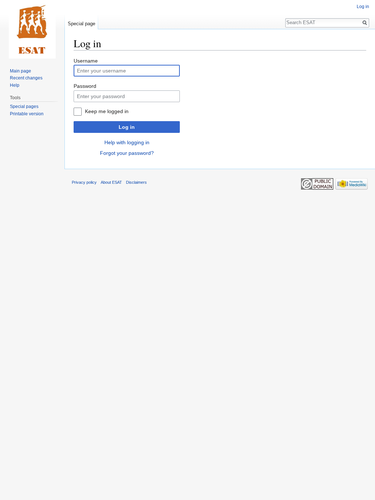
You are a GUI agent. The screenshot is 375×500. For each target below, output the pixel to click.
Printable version (27, 113)
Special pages (24, 106)
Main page (20, 71)
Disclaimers (136, 182)
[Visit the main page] (32, 29)
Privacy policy (84, 182)
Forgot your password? (127, 153)
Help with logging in (126, 142)
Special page (81, 23)
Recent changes (26, 78)
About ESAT (111, 182)
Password (85, 86)
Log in (127, 127)
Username (86, 61)
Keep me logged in (107, 111)
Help (14, 85)
